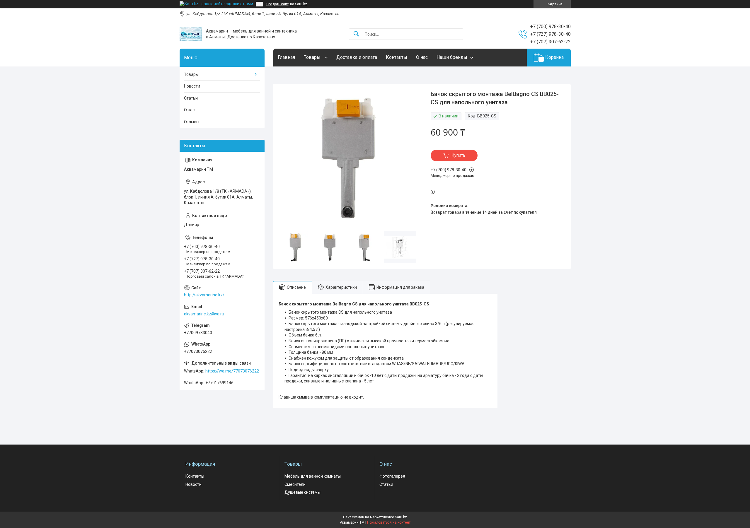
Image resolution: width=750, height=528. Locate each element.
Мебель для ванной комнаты (312, 476)
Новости (192, 86)
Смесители (295, 484)
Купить (459, 155)
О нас (422, 57)
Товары (313, 57)
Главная (286, 57)
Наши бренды (452, 57)
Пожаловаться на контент (388, 522)
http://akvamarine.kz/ (204, 295)
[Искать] (356, 34)
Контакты (396, 57)
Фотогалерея (392, 476)
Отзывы (191, 121)
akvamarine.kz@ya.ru (204, 314)
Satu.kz (401, 517)
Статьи (191, 98)
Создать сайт (277, 4)
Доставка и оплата (356, 57)
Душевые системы (302, 492)
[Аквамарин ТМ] (191, 34)
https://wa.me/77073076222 (232, 371)
